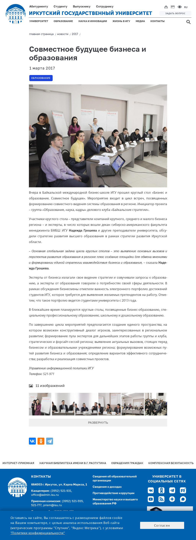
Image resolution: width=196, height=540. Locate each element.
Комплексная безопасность (171, 463)
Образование (41, 78)
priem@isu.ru (52, 505)
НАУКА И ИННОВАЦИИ (92, 21)
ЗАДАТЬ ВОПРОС (175, 13)
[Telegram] (50, 441)
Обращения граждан (127, 463)
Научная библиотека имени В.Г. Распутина (72, 463)
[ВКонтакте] (33, 441)
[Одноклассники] (41, 441)
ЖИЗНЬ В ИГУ (121, 21)
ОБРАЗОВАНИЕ (63, 21)
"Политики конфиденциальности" (38, 533)
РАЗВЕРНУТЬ (98, 422)
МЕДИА (140, 21)
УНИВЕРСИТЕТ (38, 21)
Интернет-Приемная (18, 463)
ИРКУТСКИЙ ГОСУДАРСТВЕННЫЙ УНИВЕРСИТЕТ (90, 13)
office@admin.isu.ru (45, 495)
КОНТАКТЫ (157, 21)
